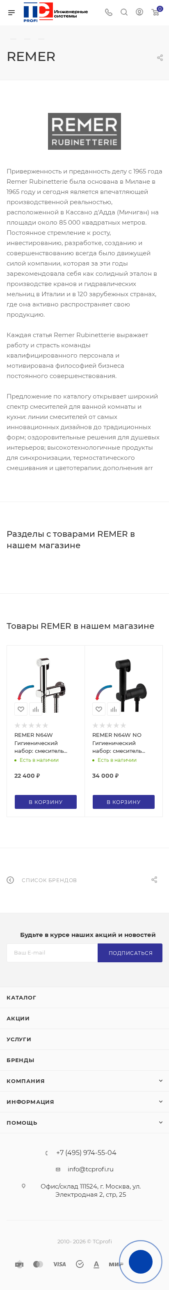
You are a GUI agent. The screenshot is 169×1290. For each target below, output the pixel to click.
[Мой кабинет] (139, 13)
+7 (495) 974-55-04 (86, 1153)
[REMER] (84, 131)
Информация (31, 1102)
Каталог (22, 997)
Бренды (20, 1060)
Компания (26, 1081)
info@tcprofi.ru (91, 1169)
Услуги (19, 1039)
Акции (18, 1018)
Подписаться (131, 953)
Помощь (22, 1122)
